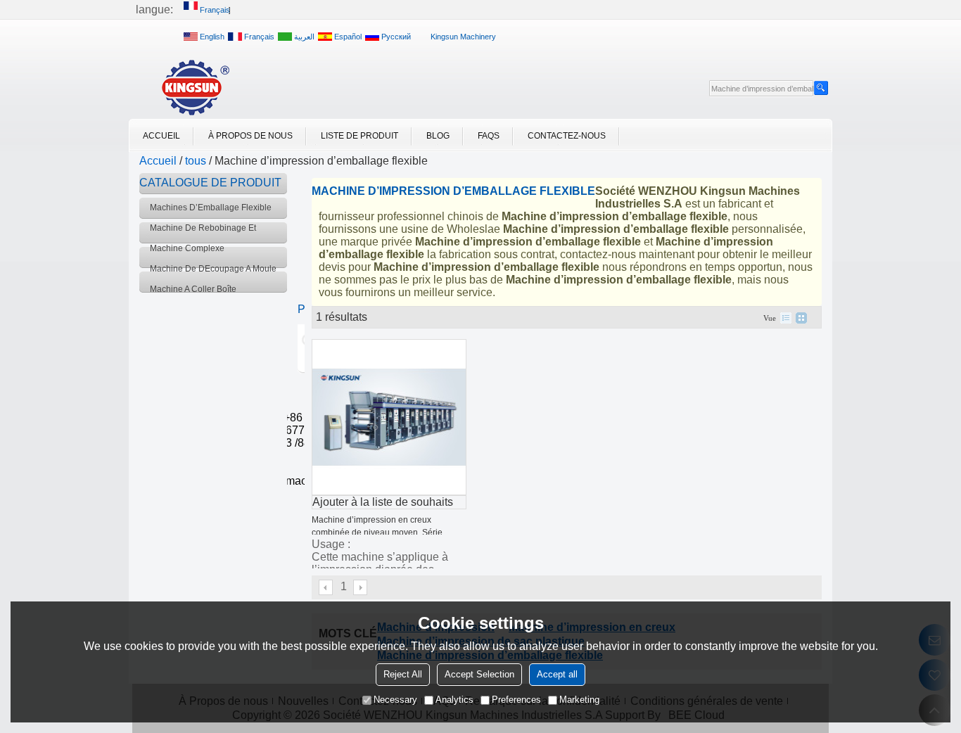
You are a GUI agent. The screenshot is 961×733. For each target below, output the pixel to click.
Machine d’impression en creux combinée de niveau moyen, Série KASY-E (377, 532)
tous (195, 161)
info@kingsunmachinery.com (289, 481)
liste (785, 318)
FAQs (488, 136)
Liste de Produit (359, 136)
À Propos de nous (250, 136)
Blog (438, 136)
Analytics (454, 699)
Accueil (161, 136)
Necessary (395, 699)
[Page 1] (326, 587)
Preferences (516, 699)
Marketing (579, 699)
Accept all (557, 674)
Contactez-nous (567, 136)
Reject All (402, 674)
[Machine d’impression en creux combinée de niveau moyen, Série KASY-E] (389, 417)
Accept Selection (479, 674)
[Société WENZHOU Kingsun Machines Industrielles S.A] (195, 87)
